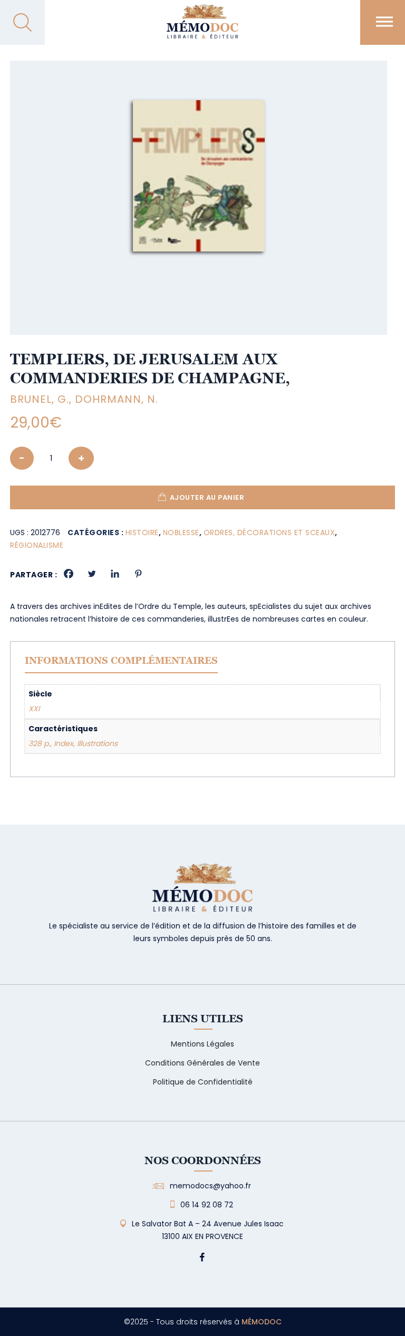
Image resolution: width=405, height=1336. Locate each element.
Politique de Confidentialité (203, 1082)
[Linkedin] (115, 573)
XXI (34, 708)
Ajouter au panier (207, 497)
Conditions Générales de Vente (202, 1063)
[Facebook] (68, 573)
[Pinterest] (138, 573)
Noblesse (181, 532)
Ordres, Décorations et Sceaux (269, 532)
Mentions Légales (202, 1044)
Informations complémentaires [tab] (121, 660)
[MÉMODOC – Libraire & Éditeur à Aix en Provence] (202, 28)
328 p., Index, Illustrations (73, 743)
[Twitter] (91, 573)
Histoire (142, 532)
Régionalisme (36, 545)
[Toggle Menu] (384, 21)
